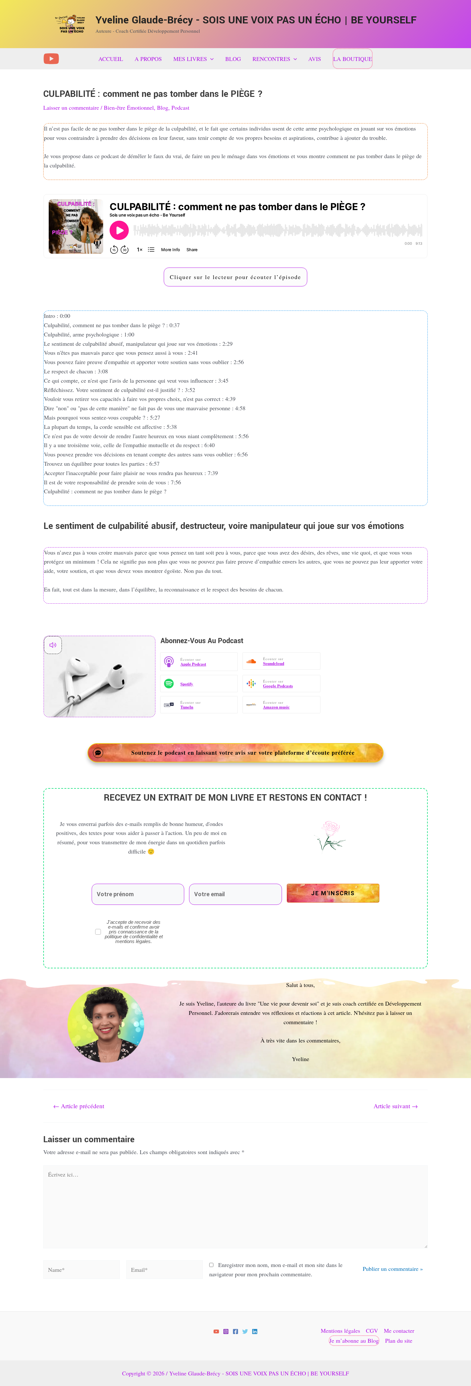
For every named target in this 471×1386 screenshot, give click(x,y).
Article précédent (78, 1106)
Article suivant (396, 1106)
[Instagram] (226, 1331)
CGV (372, 1330)
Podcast (180, 107)
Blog (162, 107)
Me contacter (399, 1330)
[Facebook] (235, 1331)
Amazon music (276, 707)
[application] (210, 58)
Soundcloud (273, 663)
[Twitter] (245, 1331)
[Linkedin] (255, 1331)
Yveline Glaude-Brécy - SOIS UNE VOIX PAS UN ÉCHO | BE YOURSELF (256, 20)
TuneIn (186, 707)
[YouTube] (51, 59)
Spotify (186, 684)
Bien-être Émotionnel (129, 107)
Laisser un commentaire (71, 107)
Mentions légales (340, 1330)
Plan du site (398, 1340)
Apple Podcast (193, 664)
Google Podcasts (278, 686)
